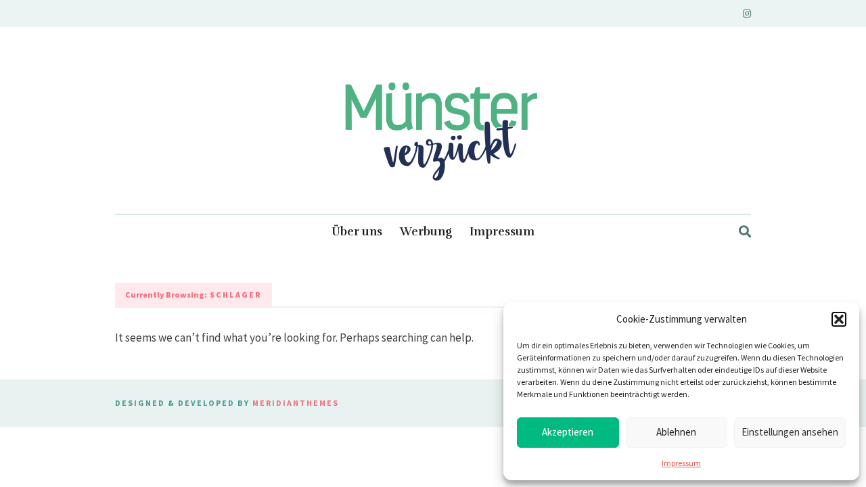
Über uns (357, 232)
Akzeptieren (567, 431)
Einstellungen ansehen (790, 431)
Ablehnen (676, 431)
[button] (839, 319)
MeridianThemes (295, 403)
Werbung (426, 232)
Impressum (681, 463)
